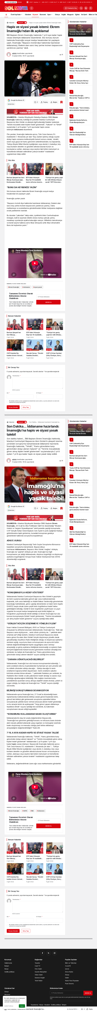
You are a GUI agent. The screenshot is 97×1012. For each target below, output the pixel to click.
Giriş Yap (26, 407)
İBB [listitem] (32, 811)
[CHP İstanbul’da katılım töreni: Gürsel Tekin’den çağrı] (15, 349)
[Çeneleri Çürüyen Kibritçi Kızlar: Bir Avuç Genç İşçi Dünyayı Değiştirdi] (80, 79)
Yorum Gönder (13, 407)
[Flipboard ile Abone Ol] (11, 104)
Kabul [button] (21, 1006)
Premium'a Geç (72, 8)
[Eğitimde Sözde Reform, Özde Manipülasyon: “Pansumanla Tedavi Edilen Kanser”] (80, 119)
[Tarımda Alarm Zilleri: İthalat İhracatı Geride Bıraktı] (80, 30)
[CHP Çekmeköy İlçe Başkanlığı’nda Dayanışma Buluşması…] (80, 43)
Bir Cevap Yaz (13, 367)
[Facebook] (42, 953)
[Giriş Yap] (91, 8)
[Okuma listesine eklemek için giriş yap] (61, 102)
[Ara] (81, 8)
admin (14, 53)
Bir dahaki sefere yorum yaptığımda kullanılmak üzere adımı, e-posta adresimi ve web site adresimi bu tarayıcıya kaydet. (34, 401)
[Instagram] (54, 953)
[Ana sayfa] (6, 14)
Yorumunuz (16, 375)
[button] (86, 8)
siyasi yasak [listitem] (37, 287)
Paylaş (91, 1009)
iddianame (18, 130)
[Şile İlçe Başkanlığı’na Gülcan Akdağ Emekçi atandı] (80, 131)
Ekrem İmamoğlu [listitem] (13, 287)
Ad (8, 393)
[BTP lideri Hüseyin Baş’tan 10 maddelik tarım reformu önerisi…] (35, 173)
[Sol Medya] (16, 8)
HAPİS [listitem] (24, 811)
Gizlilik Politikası (8, 1006)
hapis (14, 744)
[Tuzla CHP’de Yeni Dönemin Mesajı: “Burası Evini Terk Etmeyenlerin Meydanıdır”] (80, 67)
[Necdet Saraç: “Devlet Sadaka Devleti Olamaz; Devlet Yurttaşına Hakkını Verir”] (34, 349)
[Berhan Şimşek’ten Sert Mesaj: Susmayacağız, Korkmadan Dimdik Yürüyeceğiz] (16, 173)
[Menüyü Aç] (31, 8)
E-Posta (39, 393)
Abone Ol (48, 302)
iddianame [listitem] (26, 287)
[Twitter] (48, 953)
